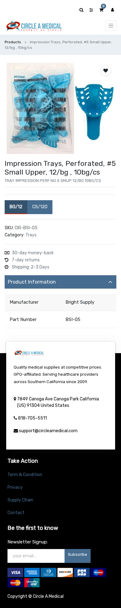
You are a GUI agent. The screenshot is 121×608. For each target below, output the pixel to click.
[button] (105, 70)
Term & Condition (24, 474)
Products (13, 42)
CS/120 (39, 206)
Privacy (15, 487)
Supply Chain (20, 500)
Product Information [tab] (32, 282)
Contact (16, 512)
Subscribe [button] (77, 554)
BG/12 (16, 206)
